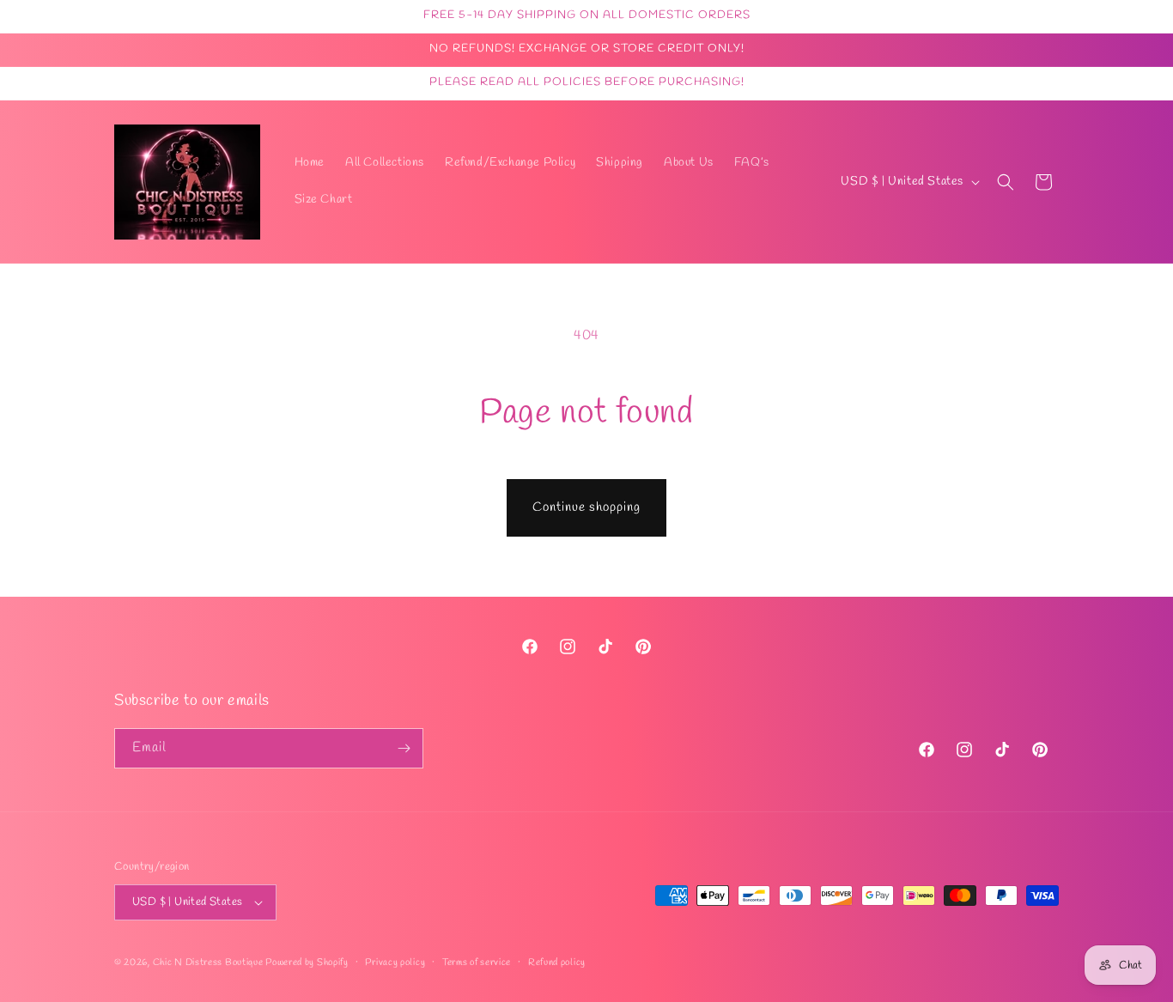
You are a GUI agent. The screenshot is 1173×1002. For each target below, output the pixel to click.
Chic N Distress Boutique (209, 962)
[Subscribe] (403, 748)
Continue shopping (586, 507)
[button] (1005, 182)
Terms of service (476, 962)
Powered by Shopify (307, 962)
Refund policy (557, 962)
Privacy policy (395, 962)
